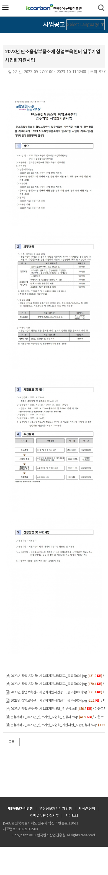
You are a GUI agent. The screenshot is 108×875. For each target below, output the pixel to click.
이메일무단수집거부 (44, 816)
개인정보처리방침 (20, 809)
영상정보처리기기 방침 (55, 809)
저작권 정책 (86, 809)
